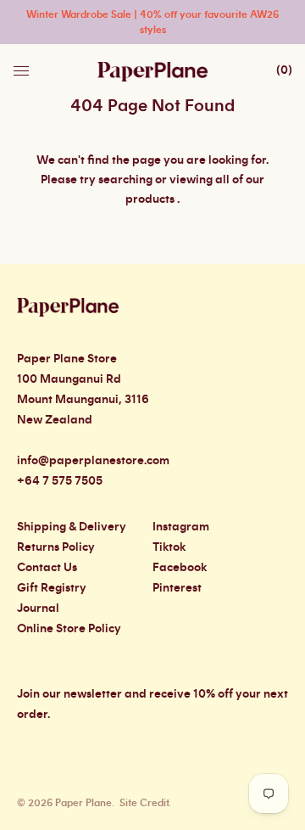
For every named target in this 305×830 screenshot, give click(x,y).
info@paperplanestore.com (93, 461)
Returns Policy (56, 547)
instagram (180, 527)
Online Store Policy (69, 629)
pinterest (177, 588)
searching (125, 180)
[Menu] (23, 66)
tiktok (169, 547)
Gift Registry (51, 588)
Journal (38, 608)
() (284, 70)
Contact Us (47, 568)
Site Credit (144, 803)
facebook (179, 568)
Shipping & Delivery (71, 527)
